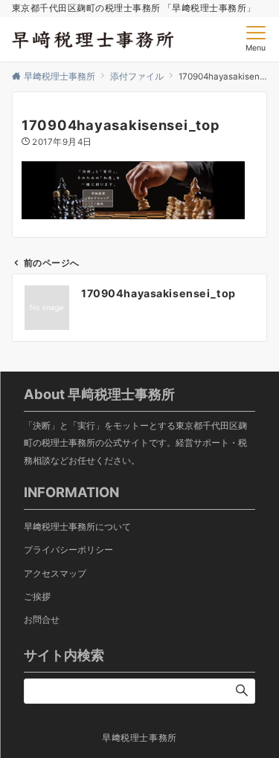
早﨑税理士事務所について (77, 527)
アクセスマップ (55, 573)
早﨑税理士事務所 (139, 738)
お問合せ (42, 620)
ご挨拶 (37, 597)
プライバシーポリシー (68, 550)
